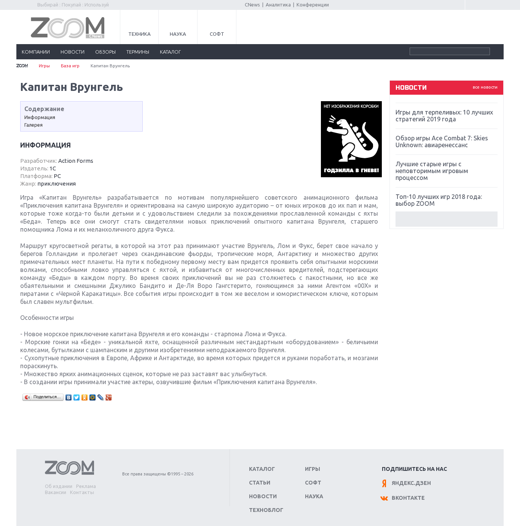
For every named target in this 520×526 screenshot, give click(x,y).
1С (52, 168)
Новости (263, 496)
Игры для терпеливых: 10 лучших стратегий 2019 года (444, 115)
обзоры (105, 51)
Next (447, 219)
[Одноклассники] (85, 397)
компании (36, 51)
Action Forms (75, 160)
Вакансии (55, 492)
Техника (139, 34)
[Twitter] (77, 397)
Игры (44, 65)
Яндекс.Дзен (411, 483)
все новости (485, 87)
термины (137, 51)
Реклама (86, 486)
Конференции (313, 4)
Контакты (82, 492)
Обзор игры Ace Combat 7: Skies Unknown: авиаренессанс (442, 141)
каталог (170, 51)
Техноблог (266, 510)
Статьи (259, 483)
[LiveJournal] (101, 397)
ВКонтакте (408, 498)
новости (73, 51)
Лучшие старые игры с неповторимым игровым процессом (432, 171)
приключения (56, 183)
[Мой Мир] (93, 397)
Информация (39, 117)
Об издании (58, 486)
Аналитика (278, 4)
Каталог (262, 469)
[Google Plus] (109, 397)
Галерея (33, 124)
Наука (178, 34)
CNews (252, 4)
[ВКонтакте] (69, 397)
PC (57, 176)
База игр (70, 65)
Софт (217, 34)
